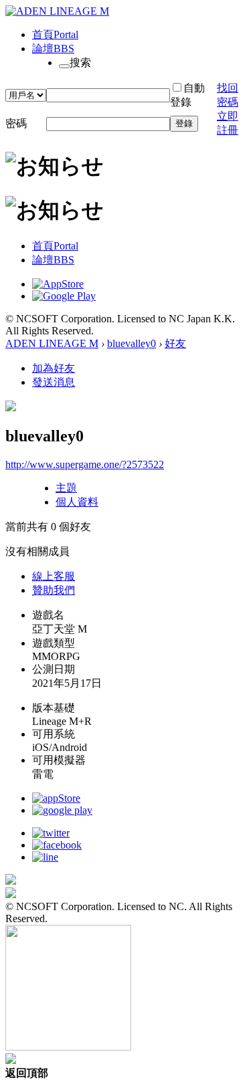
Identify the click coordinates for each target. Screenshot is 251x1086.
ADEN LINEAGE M (51, 343)
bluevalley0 (131, 343)
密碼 (16, 123)
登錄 (184, 123)
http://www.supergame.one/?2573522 (84, 464)
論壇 (53, 48)
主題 (66, 488)
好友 (175, 343)
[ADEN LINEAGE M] (57, 11)
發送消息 (53, 382)
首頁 (55, 34)
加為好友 (53, 368)
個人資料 (77, 502)
